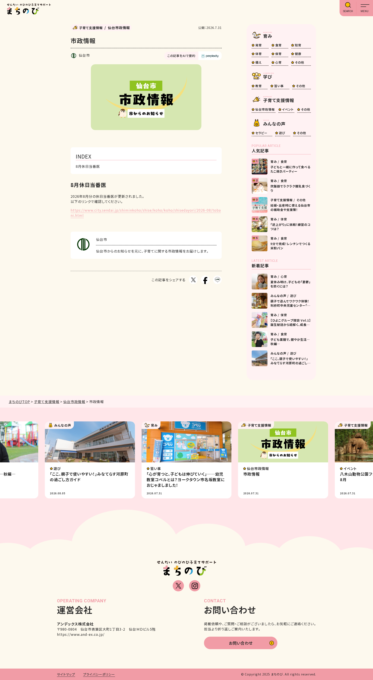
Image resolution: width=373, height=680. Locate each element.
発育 (258, 45)
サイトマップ (66, 674)
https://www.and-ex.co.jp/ (80, 634)
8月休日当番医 (88, 166)
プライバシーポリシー (99, 674)
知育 (298, 45)
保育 (278, 54)
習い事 (279, 86)
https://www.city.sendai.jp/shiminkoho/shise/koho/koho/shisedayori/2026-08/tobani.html (146, 212)
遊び (282, 133)
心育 (278, 62)
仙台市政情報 (265, 109)
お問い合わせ (241, 643)
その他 (299, 62)
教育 (258, 86)
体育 (258, 54)
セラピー (261, 133)
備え (258, 62)
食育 (278, 45)
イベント (288, 109)
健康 (298, 54)
